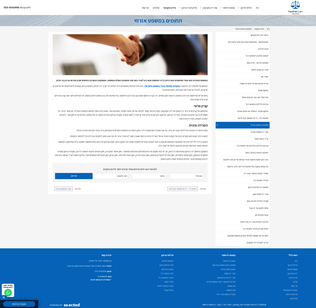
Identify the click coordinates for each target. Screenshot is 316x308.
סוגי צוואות (231, 285)
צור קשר (294, 285)
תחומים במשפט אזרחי (259, 125)
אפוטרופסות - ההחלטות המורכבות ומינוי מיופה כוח (248, 42)
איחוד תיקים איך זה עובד (258, 208)
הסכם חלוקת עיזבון (228, 269)
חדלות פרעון (292, 265)
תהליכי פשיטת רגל (260, 180)
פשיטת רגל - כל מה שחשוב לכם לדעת (253, 118)
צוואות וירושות (292, 269)
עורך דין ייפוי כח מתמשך (226, 277)
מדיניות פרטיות (291, 294)
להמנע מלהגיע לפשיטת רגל (257, 55)
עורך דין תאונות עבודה (259, 131)
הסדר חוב (264, 76)
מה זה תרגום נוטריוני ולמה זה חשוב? (254, 83)
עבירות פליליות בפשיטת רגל (257, 104)
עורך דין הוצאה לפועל (259, 69)
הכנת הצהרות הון (261, 215)
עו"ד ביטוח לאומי (261, 138)
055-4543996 (11, 7)
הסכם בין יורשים (229, 260)
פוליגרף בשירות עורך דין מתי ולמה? (254, 221)
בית (296, 260)
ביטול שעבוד (169, 290)
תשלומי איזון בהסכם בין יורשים (224, 265)
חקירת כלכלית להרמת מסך (257, 201)
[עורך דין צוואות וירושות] (296, 7)
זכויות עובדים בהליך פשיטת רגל (255, 228)
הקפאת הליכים (168, 260)
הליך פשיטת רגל (167, 273)
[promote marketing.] (71, 305)
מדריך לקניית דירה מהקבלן (257, 242)
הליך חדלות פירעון (167, 265)
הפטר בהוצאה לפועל (165, 285)
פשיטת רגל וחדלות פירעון (258, 187)
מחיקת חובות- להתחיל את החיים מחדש (252, 111)
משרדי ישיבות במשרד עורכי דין (256, 173)
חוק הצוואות (231, 290)
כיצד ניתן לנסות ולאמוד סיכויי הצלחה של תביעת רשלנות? (245, 159)
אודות (295, 281)
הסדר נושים (169, 281)
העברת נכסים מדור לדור (226, 294)
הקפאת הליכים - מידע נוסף (257, 62)
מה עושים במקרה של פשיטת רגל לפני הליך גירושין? (247, 166)
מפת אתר (293, 298)
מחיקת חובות (263, 90)
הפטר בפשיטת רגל (166, 277)
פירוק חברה (292, 277)
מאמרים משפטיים (290, 290)
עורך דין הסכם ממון (260, 194)
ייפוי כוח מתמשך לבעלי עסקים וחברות (221, 281)
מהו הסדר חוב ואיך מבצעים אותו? (255, 97)
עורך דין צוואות (230, 273)
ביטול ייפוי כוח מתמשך (259, 35)
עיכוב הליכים (263, 48)
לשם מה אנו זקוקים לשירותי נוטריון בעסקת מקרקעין (247, 235)
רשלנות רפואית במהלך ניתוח (256, 152)
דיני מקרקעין (292, 273)
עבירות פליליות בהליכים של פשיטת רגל (252, 145)
